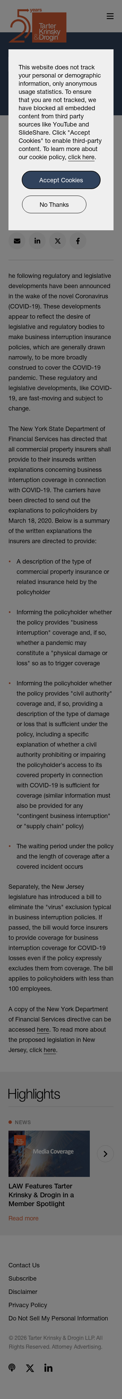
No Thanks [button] (54, 204)
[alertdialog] (61, 139)
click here (81, 157)
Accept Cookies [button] (61, 180)
